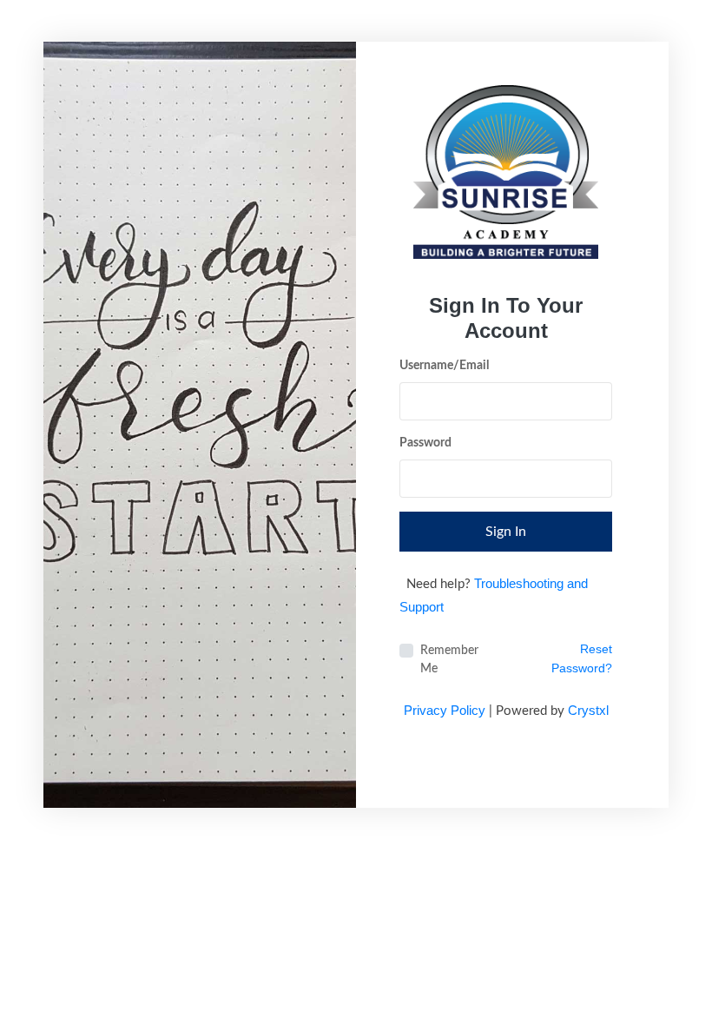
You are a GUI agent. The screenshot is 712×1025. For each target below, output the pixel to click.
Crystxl (588, 710)
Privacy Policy (444, 710)
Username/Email (444, 366)
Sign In (505, 532)
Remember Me (449, 660)
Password (425, 443)
